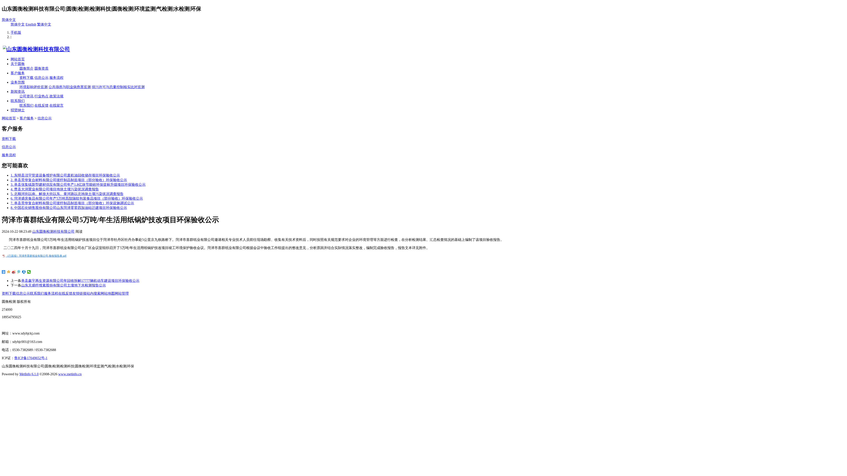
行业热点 (41, 96)
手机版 (16, 32)
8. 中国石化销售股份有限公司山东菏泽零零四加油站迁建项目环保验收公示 (69, 208)
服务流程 (56, 78)
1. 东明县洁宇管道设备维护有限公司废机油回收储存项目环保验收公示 (65, 175)
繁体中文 (44, 24)
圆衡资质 (41, 68)
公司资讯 (26, 96)
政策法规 (56, 96)
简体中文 (9, 20)
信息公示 (41, 78)
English (31, 24)
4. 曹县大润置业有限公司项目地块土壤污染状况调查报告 (55, 189)
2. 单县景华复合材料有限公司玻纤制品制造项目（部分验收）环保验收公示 (69, 180)
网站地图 (108, 293)
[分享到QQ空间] (9, 272)
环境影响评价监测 (33, 87)
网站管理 (122, 293)
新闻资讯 (18, 91)
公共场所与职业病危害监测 (70, 87)
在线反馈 (41, 105)
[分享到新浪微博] (14, 272)
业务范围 (18, 82)
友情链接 (79, 293)
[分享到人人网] (24, 272)
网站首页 (18, 59)
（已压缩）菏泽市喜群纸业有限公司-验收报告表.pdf (36, 255)
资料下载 (26, 78)
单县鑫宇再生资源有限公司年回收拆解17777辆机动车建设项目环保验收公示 (80, 281)
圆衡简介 (26, 68)
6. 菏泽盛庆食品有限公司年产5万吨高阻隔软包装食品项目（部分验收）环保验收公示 (77, 198)
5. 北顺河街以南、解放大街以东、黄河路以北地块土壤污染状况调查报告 (67, 194)
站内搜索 (93, 293)
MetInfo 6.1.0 (29, 374)
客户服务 (18, 73)
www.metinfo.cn (70, 374)
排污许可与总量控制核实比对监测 (118, 87)
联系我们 (18, 101)
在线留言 (56, 105)
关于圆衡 (18, 64)
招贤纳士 (18, 110)
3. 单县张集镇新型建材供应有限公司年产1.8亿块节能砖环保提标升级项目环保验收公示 (78, 184)
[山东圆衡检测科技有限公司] (36, 49)
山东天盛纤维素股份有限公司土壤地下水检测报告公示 (63, 285)
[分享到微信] (29, 272)
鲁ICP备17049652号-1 (30, 358)
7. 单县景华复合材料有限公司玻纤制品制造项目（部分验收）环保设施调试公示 (72, 203)
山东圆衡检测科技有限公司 (53, 231)
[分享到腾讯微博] (19, 272)
